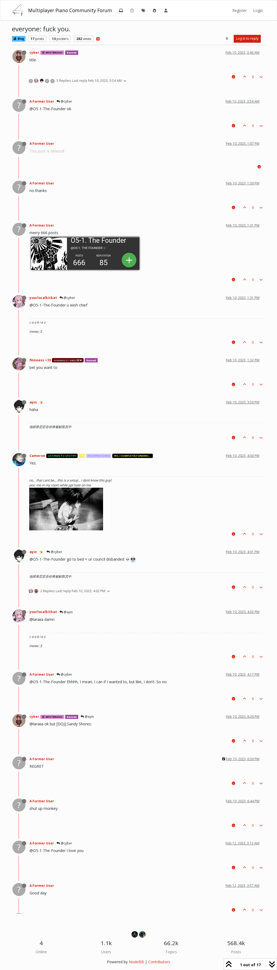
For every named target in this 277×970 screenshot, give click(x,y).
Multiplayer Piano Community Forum (70, 10)
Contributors (159, 961)
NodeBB (136, 961)
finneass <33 (40, 360)
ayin (33, 402)
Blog (20, 39)
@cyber (66, 101)
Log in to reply (247, 38)
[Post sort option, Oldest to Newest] (227, 38)
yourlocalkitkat (43, 297)
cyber (34, 52)
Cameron (37, 455)
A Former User (41, 101)
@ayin (68, 612)
